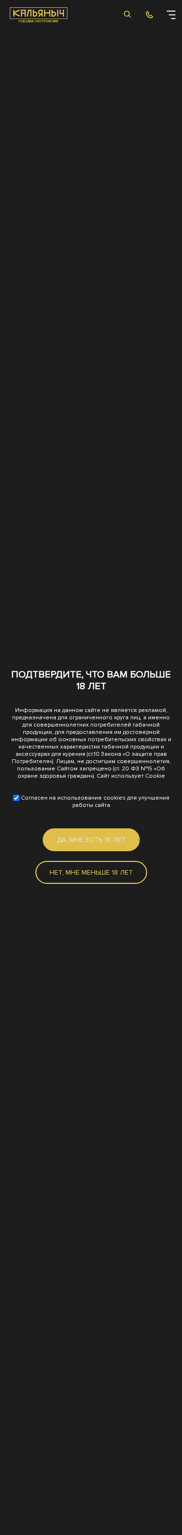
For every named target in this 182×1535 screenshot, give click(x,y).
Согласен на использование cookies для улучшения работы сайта (94, 801)
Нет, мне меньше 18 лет (91, 872)
